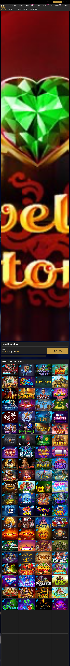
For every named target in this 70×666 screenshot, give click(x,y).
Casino (38, 5)
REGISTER (57, 2)
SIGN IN (49, 2)
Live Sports (12, 5)
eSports (46, 5)
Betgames (12, 9)
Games (66, 5)
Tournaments (22, 9)
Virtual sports (56, 5)
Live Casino (30, 5)
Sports (21, 5)
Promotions (33, 9)
